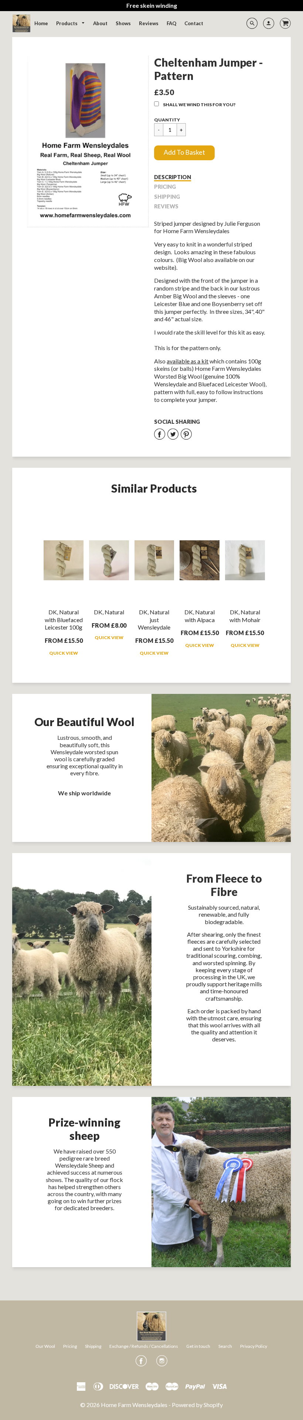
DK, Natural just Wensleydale (154, 619)
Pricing (165, 187)
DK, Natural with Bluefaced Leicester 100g (64, 619)
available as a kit (187, 361)
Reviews (166, 206)
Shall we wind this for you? (199, 104)
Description (172, 177)
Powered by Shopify (197, 1404)
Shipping (167, 197)
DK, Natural (109, 611)
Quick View (63, 653)
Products (67, 23)
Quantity (167, 119)
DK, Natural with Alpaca (199, 615)
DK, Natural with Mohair (245, 615)
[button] (184, 152)
